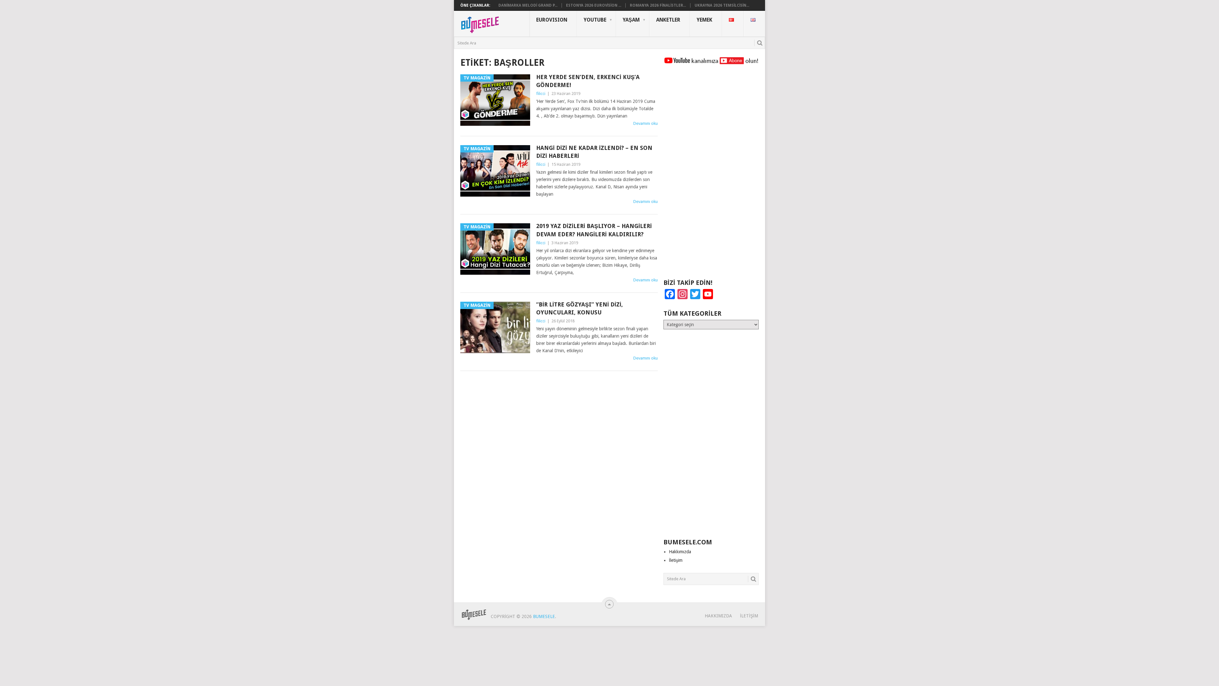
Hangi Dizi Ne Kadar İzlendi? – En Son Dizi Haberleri (594, 152)
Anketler (668, 20)
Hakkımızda (680, 551)
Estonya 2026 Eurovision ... (593, 5)
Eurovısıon (551, 20)
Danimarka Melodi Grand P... (527, 5)
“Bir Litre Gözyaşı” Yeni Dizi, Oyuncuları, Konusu (579, 308)
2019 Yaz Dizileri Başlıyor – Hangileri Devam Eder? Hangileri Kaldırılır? (594, 230)
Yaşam (631, 20)
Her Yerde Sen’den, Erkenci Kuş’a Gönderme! (588, 81)
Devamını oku (645, 123)
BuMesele (544, 616)
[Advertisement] (711, 174)
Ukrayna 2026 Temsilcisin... (722, 5)
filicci (540, 93)
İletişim (676, 560)
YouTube (595, 20)
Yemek (704, 20)
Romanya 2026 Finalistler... (658, 5)
